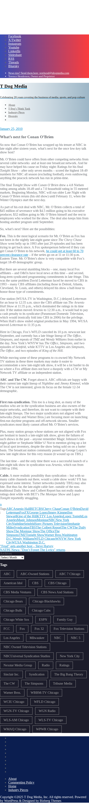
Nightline (18, 523)
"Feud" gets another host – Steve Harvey (26, 546)
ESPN (43, 619)
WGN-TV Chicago (16, 711)
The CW (67, 527)
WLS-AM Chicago (16, 720)
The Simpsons (34, 683)
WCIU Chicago (14, 701)
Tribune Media (62, 683)
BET (33, 508)
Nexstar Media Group (18, 665)
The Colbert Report (48, 527)
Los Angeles (12, 638)
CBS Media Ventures (17, 592)
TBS (33, 527)
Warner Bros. (53, 535)
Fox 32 (39, 628)
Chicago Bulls (13, 610)
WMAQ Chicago (15, 729)
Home (12, 786)
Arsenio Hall (21, 508)
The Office (47, 531)
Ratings (64, 665)
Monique (43, 520)
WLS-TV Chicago (50, 720)
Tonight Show (35, 535)
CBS (39, 508)
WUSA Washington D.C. (28, 542)
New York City (70, 656)
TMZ (22, 535)
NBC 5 (75, 638)
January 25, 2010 (11, 129)
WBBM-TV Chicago (45, 692)
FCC (7, 628)
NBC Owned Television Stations (25, 647)
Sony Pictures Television (51, 523)
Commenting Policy (21, 782)
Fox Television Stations (69, 628)
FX (27, 512)
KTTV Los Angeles (50, 516)
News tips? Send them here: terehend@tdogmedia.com (38, 72)
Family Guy (65, 619)
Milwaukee (37, 638)
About (12, 778)
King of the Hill (26, 516)
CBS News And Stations (57, 592)
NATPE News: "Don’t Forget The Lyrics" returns (32, 550)
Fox (22, 512)
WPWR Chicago (47, 729)
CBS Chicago (57, 583)
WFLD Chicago (44, 538)
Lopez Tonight (72, 516)
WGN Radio (47, 711)
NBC (52, 520)
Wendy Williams (23, 538)
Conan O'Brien (70, 508)
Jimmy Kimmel (58, 512)
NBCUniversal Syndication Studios (27, 656)
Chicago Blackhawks (46, 601)
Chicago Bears (13, 601)
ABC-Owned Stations (34, 574)
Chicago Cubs (41, 610)
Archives (6, 553)
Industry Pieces (18, 790)
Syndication (22, 527)
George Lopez (38, 512)
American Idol (13, 583)
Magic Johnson (27, 520)
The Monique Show (27, 531)
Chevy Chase (51, 508)
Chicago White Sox (16, 619)
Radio (46, 665)
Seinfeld (29, 523)
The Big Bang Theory (68, 674)
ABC (9, 508)
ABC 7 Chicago (69, 574)
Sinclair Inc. (11, 674)
